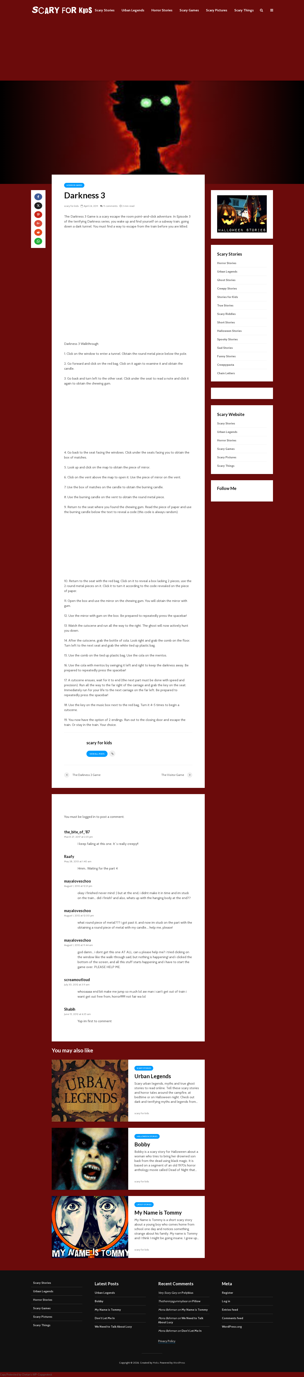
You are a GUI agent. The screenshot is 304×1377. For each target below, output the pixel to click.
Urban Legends (133, 10)
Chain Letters (226, 373)
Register (227, 1293)
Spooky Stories (227, 339)
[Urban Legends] (90, 1090)
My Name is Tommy (158, 1212)
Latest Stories (144, 1204)
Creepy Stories (227, 288)
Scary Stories (105, 10)
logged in (89, 817)
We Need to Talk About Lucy (113, 1326)
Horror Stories (161, 10)
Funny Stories (226, 356)
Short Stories (226, 322)
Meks (156, 1362)
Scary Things (244, 10)
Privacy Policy (166, 1341)
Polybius (187, 1293)
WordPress (179, 1362)
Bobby (142, 1144)
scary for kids (71, 205)
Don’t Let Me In (105, 1318)
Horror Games (74, 185)
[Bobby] (90, 1158)
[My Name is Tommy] (90, 1227)
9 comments (110, 205)
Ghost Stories (226, 280)
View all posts (97, 754)
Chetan (26, 1374)
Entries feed (230, 1309)
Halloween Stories (147, 1136)
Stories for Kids (227, 297)
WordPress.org (232, 1326)
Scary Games (189, 10)
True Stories (225, 305)
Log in (226, 1301)
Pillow (196, 1301)
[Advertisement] (152, 52)
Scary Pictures (216, 10)
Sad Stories (225, 348)
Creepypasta (225, 365)
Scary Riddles (226, 314)
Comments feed (232, 1318)
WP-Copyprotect (42, 1374)
